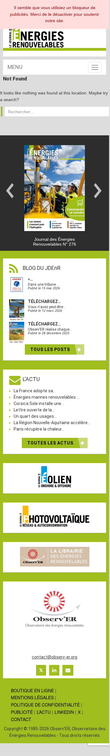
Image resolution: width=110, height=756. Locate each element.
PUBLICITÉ (22, 712)
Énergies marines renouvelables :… (47, 397)
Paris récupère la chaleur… (39, 429)
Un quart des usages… (35, 416)
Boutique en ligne (32, 690)
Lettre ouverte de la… (34, 409)
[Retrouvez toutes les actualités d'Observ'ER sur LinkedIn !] (54, 670)
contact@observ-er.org (54, 657)
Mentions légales (32, 697)
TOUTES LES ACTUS (51, 443)
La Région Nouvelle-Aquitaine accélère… (52, 422)
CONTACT (21, 719)
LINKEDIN (64, 712)
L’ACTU (44, 712)
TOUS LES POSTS (50, 349)
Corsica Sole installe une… (39, 403)
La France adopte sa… (35, 390)
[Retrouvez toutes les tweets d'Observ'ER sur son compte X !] (41, 670)
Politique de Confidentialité (45, 705)
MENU (15, 67)
